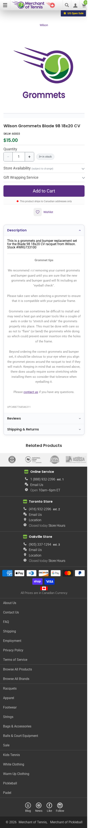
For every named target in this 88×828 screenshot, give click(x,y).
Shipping (9, 633)
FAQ (6, 624)
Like (47, 812)
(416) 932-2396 (38, 511)
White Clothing (13, 766)
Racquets (10, 690)
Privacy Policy (13, 652)
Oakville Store (39, 538)
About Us (9, 605)
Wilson (44, 25)
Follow (58, 812)
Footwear (10, 709)
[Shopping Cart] (84, 6)
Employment (12, 643)
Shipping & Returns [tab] (23, 431)
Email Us (35, 487)
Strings (8, 719)
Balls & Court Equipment (20, 738)
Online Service (40, 473)
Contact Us (11, 614)
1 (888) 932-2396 (41, 482)
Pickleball (10, 785)
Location (33, 522)
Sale (6, 747)
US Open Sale (75, 13)
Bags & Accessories (17, 728)
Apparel (8, 700)
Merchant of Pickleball (65, 824)
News (37, 812)
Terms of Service (15, 662)
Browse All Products (17, 671)
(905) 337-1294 (38, 547)
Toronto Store (39, 503)
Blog (26, 812)
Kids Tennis (11, 757)
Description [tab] (16, 227)
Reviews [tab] (14, 420)
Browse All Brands (16, 681)
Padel (7, 795)
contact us (29, 394)
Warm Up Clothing (16, 776)
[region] (44, 72)
